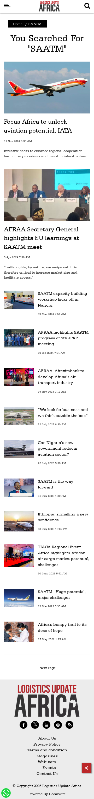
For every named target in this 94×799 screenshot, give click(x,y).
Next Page (48, 668)
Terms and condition (47, 749)
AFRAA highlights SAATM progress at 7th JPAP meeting (63, 338)
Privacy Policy (47, 744)
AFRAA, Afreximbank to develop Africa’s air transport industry (61, 376)
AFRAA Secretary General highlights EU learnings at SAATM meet (41, 238)
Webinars (47, 761)
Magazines (47, 755)
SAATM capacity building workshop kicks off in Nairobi (62, 299)
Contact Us (47, 773)
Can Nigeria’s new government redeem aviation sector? (57, 448)
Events (47, 767)
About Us (47, 738)
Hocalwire (57, 794)
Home (17, 24)
